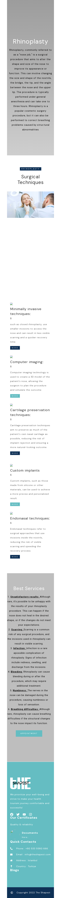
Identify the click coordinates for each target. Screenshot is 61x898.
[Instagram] (30, 814)
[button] (11, 205)
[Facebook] (11, 814)
